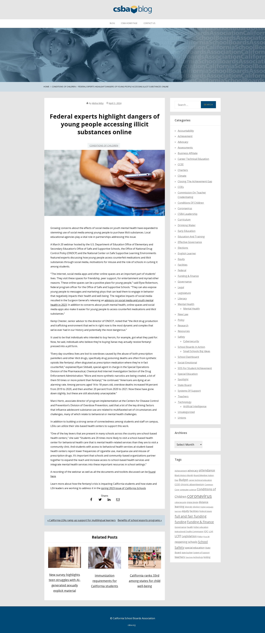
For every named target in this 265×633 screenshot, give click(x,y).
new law (183, 314)
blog (112, 23)
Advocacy (183, 142)
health (190, 527)
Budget (183, 480)
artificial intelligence (194, 406)
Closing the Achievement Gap (195, 181)
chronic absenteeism (192, 484)
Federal (182, 270)
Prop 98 (206, 537)
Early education (186, 231)
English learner (187, 253)
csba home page (129, 23)
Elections (183, 247)
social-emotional (187, 362)
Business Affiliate (188, 153)
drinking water (187, 225)
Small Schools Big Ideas (196, 351)
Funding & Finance (188, 276)
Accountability (186, 130)
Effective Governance (190, 242)
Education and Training (191, 236)
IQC (206, 531)
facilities (182, 264)
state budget (187, 552)
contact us (149, 23)
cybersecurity (191, 341)
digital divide (192, 502)
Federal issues (205, 511)
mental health (186, 304)
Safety (181, 336)
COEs (181, 187)
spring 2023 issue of (123, 488)
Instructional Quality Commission (189, 531)
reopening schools (186, 542)
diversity (188, 507)
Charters (183, 170)
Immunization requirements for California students (104, 580)
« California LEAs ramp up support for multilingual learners (81, 520)
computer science (188, 489)
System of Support (201, 552)
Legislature (184, 293)
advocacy (192, 470)
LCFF (178, 536)
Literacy (182, 298)
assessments (185, 147)
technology (198, 557)
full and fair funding (190, 516)
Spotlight (183, 379)
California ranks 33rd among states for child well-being (144, 580)
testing (207, 557)
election (196, 507)
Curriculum (184, 219)
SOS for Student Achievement (195, 368)
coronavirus (199, 496)
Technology (184, 402)
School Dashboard (188, 357)
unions (182, 417)
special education (195, 547)
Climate (182, 175)
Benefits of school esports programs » (140, 520)
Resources (184, 331)
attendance (207, 470)
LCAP (211, 531)
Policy (181, 320)
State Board (184, 385)
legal (181, 287)
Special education (188, 374)
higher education (201, 527)
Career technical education (193, 159)
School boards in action (191, 347)
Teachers (183, 396)
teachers (180, 557)
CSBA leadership (187, 214)
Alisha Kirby (98, 103)
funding (180, 522)
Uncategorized (186, 412)
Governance (185, 281)
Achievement (185, 136)
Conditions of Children (104, 145)
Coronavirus (185, 208)
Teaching (189, 557)
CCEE (181, 164)
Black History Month (184, 475)
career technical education (200, 480)
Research (183, 325)
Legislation (189, 536)
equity (181, 259)
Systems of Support (189, 390)
